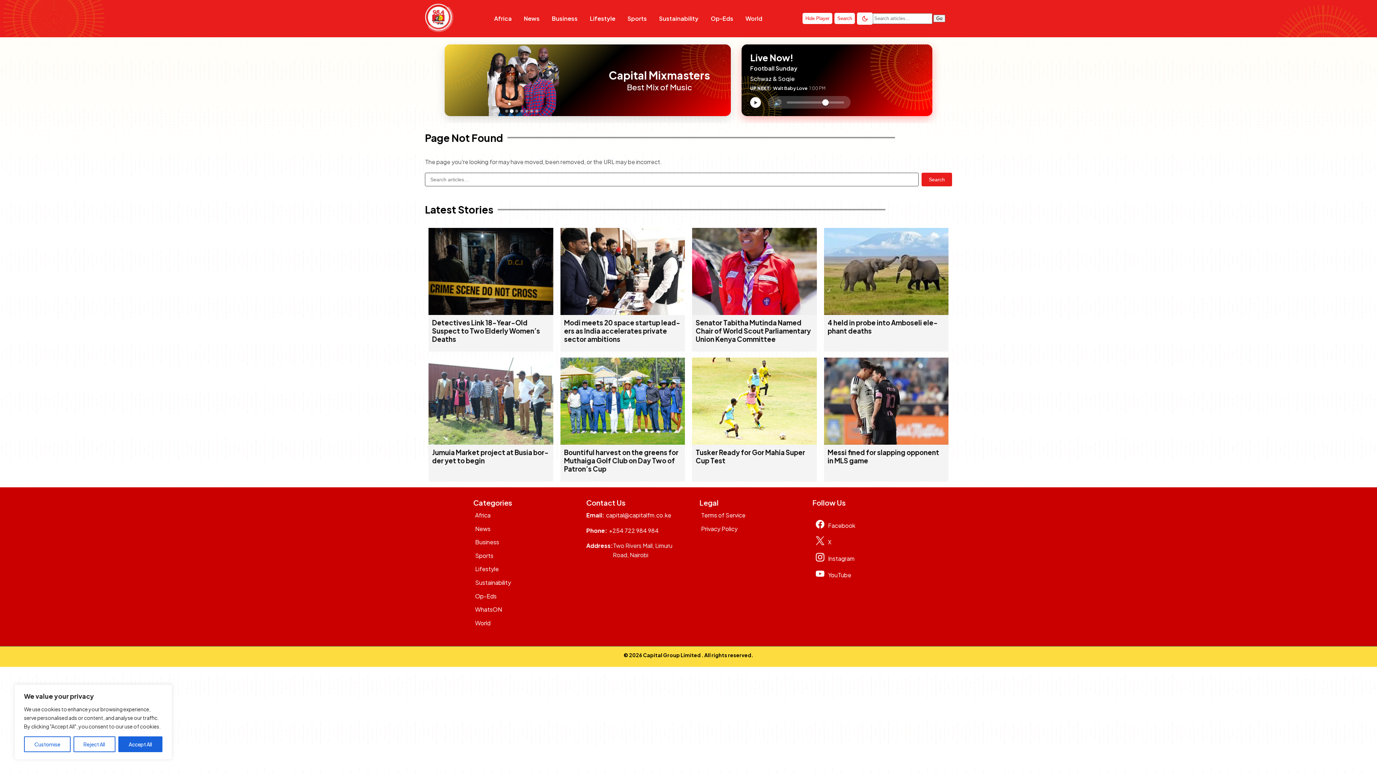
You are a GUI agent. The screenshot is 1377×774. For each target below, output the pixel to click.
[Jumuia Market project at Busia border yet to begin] (491, 442)
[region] (93, 722)
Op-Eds (722, 18)
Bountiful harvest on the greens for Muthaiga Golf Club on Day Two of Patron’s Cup (621, 460)
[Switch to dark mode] (865, 19)
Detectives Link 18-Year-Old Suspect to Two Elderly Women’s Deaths (486, 331)
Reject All (94, 744)
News (532, 18)
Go (939, 18)
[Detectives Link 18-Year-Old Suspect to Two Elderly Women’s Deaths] (491, 312)
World (754, 18)
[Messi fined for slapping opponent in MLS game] (886, 442)
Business (565, 18)
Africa (503, 18)
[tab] (506, 111)
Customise (47, 744)
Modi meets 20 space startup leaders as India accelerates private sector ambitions (622, 331)
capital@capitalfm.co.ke (638, 515)
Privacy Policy (719, 528)
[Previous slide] (452, 80)
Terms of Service (723, 515)
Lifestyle (602, 18)
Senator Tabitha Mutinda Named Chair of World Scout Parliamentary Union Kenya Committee (753, 331)
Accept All (140, 744)
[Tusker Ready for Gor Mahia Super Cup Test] (754, 442)
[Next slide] (594, 80)
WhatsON (488, 609)
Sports (637, 18)
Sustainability (679, 18)
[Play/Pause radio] (755, 102)
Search (937, 179)
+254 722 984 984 (634, 530)
